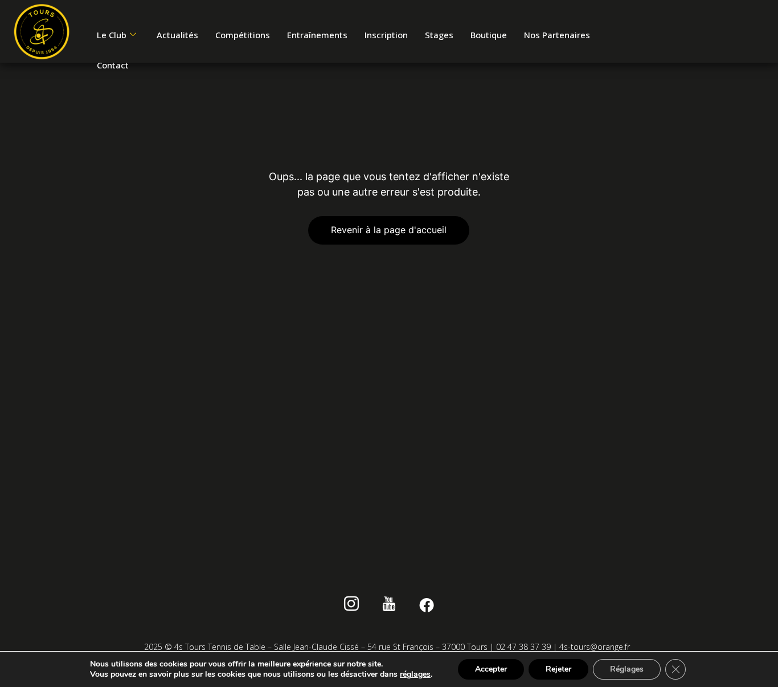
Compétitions (242, 34)
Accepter (491, 669)
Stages (439, 34)
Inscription (386, 34)
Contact (113, 65)
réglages (415, 674)
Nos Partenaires (557, 34)
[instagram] (351, 605)
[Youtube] (389, 605)
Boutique (488, 34)
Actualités (177, 34)
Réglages (627, 669)
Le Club (111, 34)
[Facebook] (426, 605)
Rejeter (558, 669)
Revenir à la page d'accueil (389, 229)
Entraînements (317, 34)
